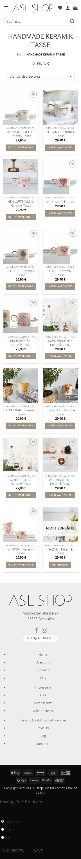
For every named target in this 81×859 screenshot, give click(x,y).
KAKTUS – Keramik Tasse (21, 273)
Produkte (42, 670)
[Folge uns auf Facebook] (36, 631)
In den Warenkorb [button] (20, 147)
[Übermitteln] (72, 21)
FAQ (43, 678)
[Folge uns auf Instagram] (44, 631)
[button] (6, 7)
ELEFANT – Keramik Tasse (60, 134)
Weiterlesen (60, 564)
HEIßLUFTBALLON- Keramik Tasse (21, 203)
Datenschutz (43, 703)
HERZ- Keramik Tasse (60, 202)
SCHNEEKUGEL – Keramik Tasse (60, 343)
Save (38, 851)
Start (19, 54)
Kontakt (42, 744)
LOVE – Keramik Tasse (60, 273)
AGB (43, 695)
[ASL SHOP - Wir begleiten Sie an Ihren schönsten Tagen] (33, 8)
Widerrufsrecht (42, 711)
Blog (43, 736)
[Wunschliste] (60, 8)
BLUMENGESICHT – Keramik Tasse (21, 134)
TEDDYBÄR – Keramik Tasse (21, 412)
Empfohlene (13, 822)
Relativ (10, 830)
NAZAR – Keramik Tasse (60, 551)
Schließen (13, 851)
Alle (7, 838)
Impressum (43, 687)
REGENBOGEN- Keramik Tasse (21, 343)
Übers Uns (43, 662)
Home (43, 655)
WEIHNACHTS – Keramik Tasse (20, 482)
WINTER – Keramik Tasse (21, 551)
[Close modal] (2, 811)
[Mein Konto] (67, 8)
